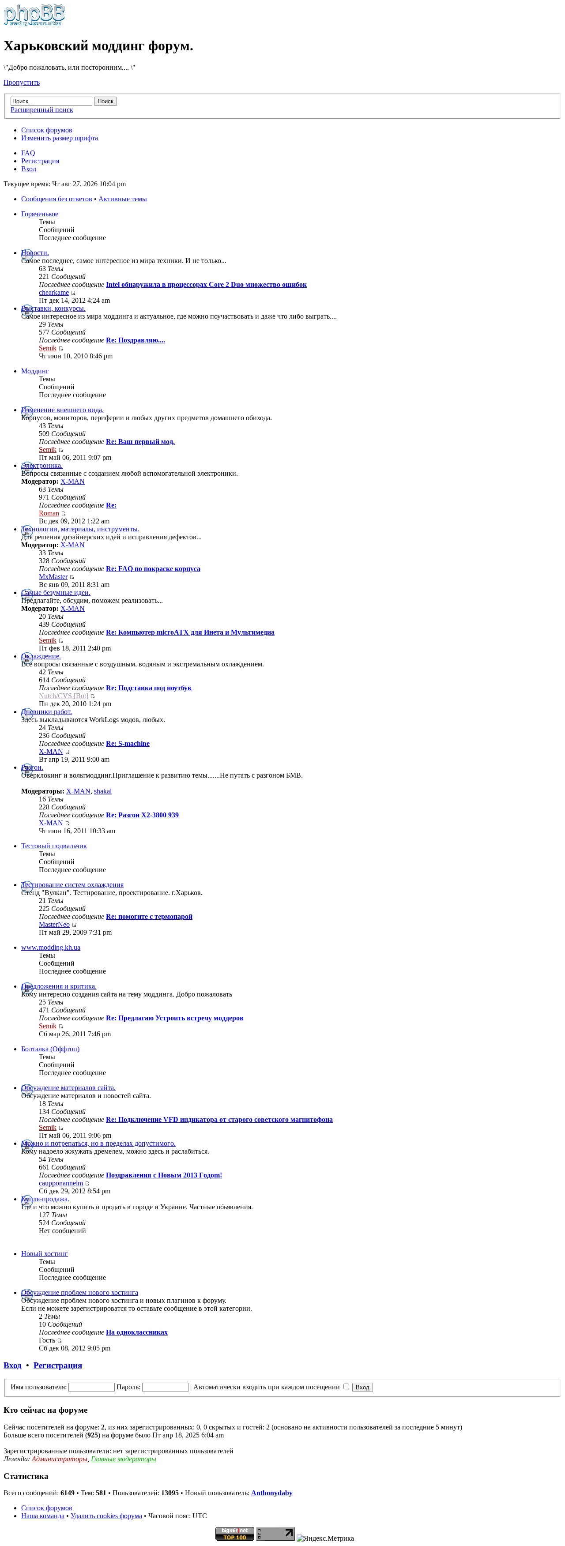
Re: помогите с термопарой (149, 916)
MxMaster (53, 576)
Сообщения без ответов (56, 199)
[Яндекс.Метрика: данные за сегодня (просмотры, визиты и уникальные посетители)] (325, 1538)
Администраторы (59, 1459)
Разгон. (32, 767)
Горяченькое (39, 214)
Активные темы (122, 199)
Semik (47, 348)
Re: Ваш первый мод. (140, 441)
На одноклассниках (137, 1332)
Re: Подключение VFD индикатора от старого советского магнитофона (219, 1119)
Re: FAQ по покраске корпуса (153, 568)
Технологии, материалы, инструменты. (80, 529)
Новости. (35, 252)
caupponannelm (61, 1183)
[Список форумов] (34, 24)
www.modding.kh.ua (50, 947)
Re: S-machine (128, 743)
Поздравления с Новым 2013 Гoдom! (164, 1175)
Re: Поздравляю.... (135, 340)
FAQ (28, 153)
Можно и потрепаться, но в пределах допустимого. (98, 1143)
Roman (49, 513)
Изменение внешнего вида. (62, 410)
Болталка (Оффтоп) (50, 1049)
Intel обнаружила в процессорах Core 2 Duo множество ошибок (206, 284)
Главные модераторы (123, 1459)
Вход (28, 169)
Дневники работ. (46, 711)
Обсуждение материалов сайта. (68, 1087)
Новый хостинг (44, 1253)
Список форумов (46, 130)
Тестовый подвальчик (54, 846)
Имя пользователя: (39, 1387)
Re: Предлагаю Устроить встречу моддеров (175, 1018)
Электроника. (42, 465)
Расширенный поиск (42, 109)
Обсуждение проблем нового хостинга (79, 1292)
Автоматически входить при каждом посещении (267, 1387)
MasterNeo (54, 924)
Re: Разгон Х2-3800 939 (142, 815)
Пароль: (128, 1387)
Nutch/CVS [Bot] (63, 696)
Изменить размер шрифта (59, 138)
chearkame (54, 292)
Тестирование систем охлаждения (72, 884)
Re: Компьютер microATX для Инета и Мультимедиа (190, 632)
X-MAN (72, 481)
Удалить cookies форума (106, 1516)
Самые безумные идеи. (55, 592)
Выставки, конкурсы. (53, 308)
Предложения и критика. (59, 986)
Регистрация (40, 161)
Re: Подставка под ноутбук (149, 688)
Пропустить (22, 82)
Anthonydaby (272, 1493)
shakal (103, 791)
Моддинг (35, 371)
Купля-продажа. (45, 1199)
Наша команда (42, 1516)
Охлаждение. (41, 656)
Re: (111, 505)
